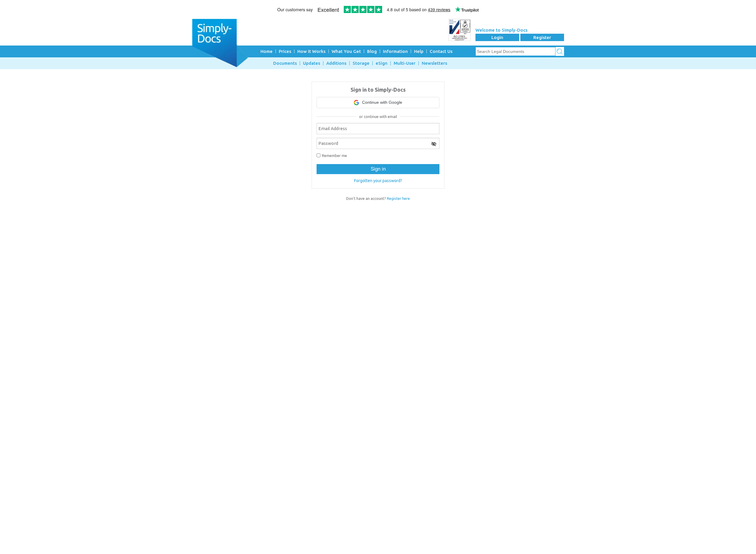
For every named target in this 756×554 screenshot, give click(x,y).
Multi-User (405, 63)
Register (542, 37)
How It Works (311, 51)
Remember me (334, 155)
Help (418, 51)
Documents (285, 63)
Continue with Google (382, 102)
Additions (336, 63)
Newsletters (434, 63)
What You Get (346, 51)
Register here (398, 198)
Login (497, 37)
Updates (311, 63)
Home (266, 51)
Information (395, 51)
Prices (285, 51)
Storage (361, 63)
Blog (372, 51)
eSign (381, 63)
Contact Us (441, 51)
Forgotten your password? (378, 180)
